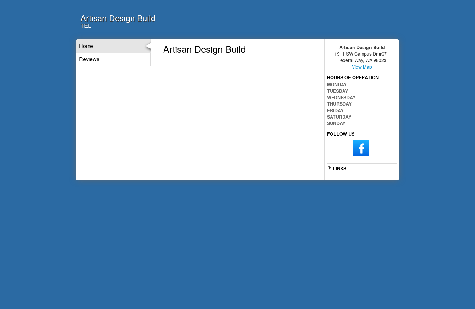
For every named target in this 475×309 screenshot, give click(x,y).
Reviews (89, 59)
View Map (362, 66)
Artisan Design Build (117, 18)
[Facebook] (361, 147)
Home (86, 45)
